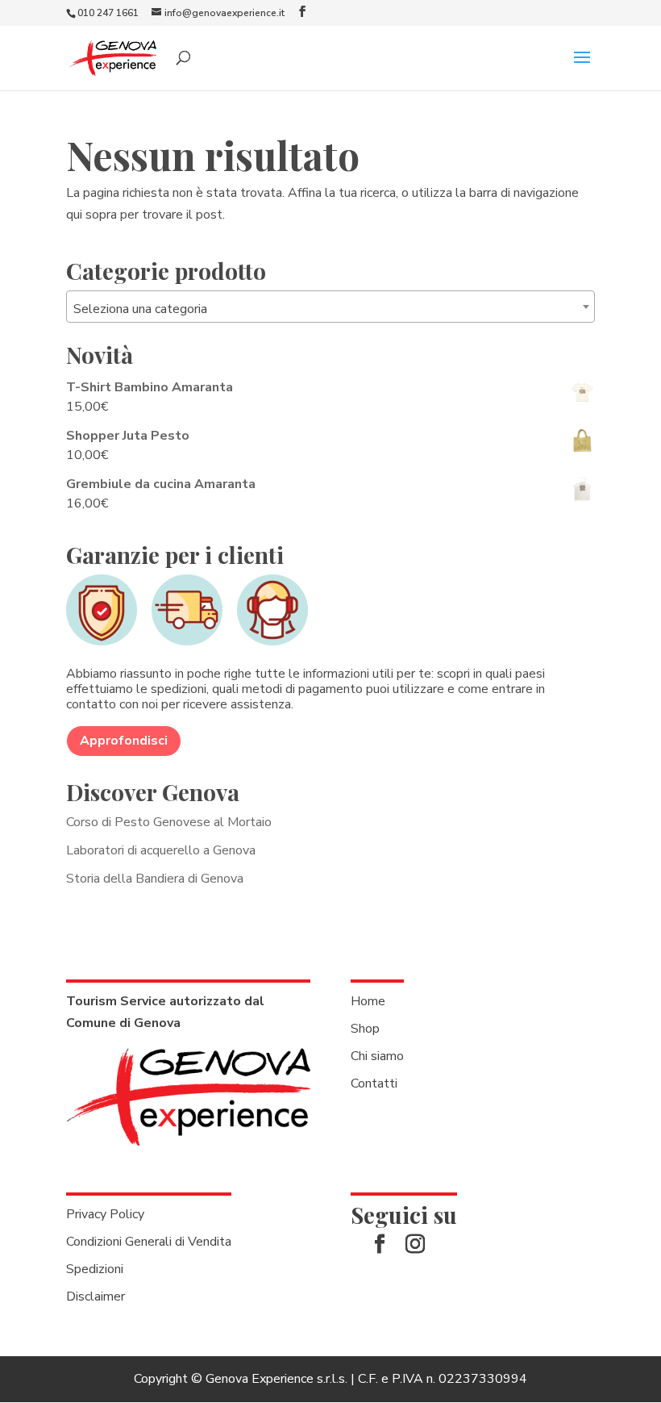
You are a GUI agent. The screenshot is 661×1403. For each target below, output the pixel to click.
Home (368, 1001)
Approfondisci (124, 741)
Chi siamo (377, 1056)
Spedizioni (94, 1269)
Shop (365, 1029)
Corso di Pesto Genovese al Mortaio (169, 822)
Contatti (374, 1083)
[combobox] (330, 306)
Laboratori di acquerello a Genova (161, 850)
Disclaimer (95, 1296)
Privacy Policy (105, 1214)
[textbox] (330, 309)
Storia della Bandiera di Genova (154, 878)
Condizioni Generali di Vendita (148, 1242)
